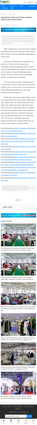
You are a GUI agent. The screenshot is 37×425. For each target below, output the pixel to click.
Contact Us (18, 409)
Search (29, 416)
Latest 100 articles (29, 406)
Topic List (9, 406)
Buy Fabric (4, 14)
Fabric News (12, 14)
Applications (32, 6)
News (21, 6)
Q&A (12, 8)
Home (3, 6)
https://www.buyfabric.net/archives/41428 (16, 189)
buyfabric (15, 412)
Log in (25, 2)
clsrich (10, 207)
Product (13, 6)
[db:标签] (18, 200)
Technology (4, 8)
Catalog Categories (18, 406)
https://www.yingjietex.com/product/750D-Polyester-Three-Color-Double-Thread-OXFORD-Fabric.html (18, 141)
